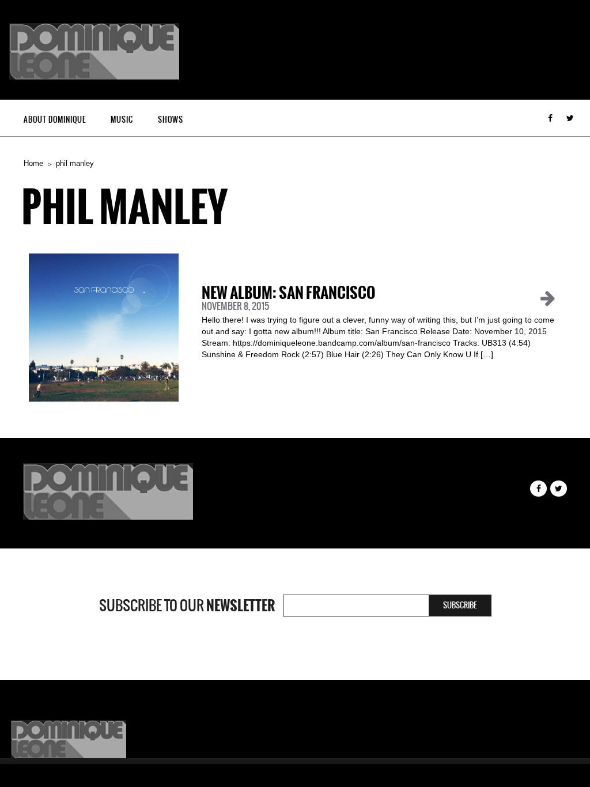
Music (122, 119)
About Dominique (55, 119)
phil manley (75, 163)
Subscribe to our (187, 605)
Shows (170, 119)
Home (33, 163)
